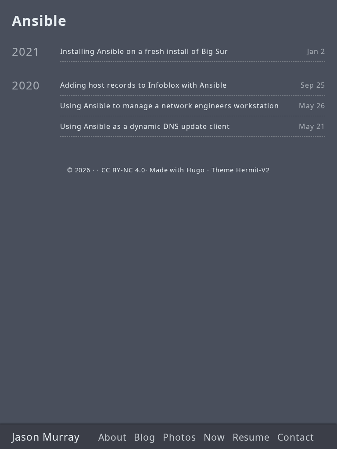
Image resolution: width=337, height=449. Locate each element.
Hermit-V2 (253, 170)
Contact (295, 437)
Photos (179, 437)
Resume (251, 437)
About (112, 437)
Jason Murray (46, 437)
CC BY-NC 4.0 (123, 170)
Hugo (195, 170)
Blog (144, 437)
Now (214, 437)
